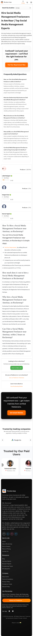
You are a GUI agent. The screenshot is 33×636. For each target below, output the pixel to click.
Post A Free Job (16, 368)
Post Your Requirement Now (16, 65)
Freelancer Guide (7, 584)
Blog (3, 558)
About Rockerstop (7, 544)
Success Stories (6, 561)
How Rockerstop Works (16, 386)
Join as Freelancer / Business (16, 377)
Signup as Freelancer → (16, 600)
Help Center (5, 576)
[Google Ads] (16, 440)
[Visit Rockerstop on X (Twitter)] (16, 534)
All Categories (6, 568)
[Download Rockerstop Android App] (9, 611)
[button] (30, 2)
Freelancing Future (7, 566)
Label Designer (6, 176)
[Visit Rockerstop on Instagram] (12, 534)
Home (4, 541)
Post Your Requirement (10, 247)
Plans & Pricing (6, 549)
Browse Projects (6, 563)
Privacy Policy (6, 581)
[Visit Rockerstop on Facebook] (4, 534)
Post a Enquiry (6, 546)
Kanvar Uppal (6, 214)
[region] (16, 440)
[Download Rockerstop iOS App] (13, 611)
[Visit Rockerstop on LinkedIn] (8, 534)
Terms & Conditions (7, 579)
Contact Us (5, 551)
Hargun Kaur (6, 195)
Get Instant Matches (16, 413)
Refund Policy (6, 586)
